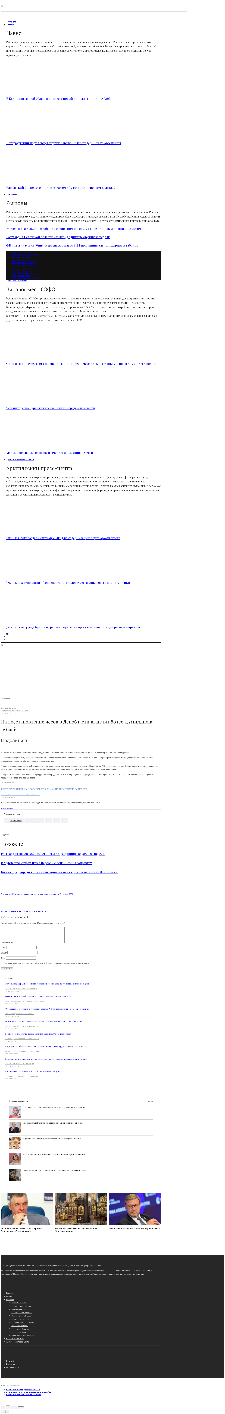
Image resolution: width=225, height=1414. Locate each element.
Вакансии (10, 1364)
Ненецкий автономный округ (23, 1335)
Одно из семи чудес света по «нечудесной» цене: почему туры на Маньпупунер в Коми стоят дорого (81, 363)
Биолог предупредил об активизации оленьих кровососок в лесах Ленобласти (59, 872)
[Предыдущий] (3, 1411)
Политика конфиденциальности (23, 1390)
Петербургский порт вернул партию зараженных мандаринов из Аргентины (63, 143)
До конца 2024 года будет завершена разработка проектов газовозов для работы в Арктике (73, 627)
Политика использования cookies (23, 1395)
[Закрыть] (3, 1407)
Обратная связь (13, 1367)
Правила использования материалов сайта (28, 1392)
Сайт (3, 958)
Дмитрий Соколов (8, 708)
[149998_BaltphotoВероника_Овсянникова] (30, 575)
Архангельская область (24, 260)
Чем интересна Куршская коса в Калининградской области (50, 408)
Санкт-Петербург (20, 252)
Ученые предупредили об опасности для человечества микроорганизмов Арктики (68, 582)
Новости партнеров (81, 1101)
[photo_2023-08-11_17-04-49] (30, 356)
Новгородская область (23, 263)
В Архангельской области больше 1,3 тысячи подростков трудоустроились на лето (44, 1046)
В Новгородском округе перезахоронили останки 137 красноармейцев (38, 1033)
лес (7, 808)
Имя (3, 947)
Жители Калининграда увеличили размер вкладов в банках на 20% (37, 894)
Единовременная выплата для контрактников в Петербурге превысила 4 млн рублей (46, 1059)
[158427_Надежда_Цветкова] (30, 91)
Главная (10, 1293)
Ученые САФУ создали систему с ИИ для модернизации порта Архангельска (63, 538)
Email (4, 953)
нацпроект (10, 808)
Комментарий (7, 942)
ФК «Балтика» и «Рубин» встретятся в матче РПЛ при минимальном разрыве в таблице (72, 245)
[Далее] (7, 1411)
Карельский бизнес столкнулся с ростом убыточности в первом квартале (60, 187)
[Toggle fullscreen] (14, 1408)
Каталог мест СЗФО (17, 281)
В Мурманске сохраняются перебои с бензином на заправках (46, 863)
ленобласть (4, 808)
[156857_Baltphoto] (30, 620)
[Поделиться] (8, 1407)
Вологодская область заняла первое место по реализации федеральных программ (43, 1021)
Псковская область (21, 270)
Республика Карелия (22, 273)
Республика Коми (20, 276)
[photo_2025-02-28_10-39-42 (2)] (30, 180)
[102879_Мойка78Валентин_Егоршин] (30, 531)
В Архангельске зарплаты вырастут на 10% (23, 911)
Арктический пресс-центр (21, 460)
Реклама (10, 1361)
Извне (11, 24)
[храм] (30, 445)
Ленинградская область (24, 255)
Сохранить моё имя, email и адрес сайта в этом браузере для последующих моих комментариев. (46, 963)
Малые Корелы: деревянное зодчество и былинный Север (49, 452)
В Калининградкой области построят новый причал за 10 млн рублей (58, 98)
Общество (25, 711)
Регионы (12, 195)
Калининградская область (25, 268)
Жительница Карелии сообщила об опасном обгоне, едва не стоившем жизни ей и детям (73, 228)
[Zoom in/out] (21, 1407)
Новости (4, 795)
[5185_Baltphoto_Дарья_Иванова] (30, 136)
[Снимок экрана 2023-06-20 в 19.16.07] (30, 401)
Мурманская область (22, 257)
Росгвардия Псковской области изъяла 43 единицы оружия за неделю (58, 237)
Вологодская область (23, 265)
